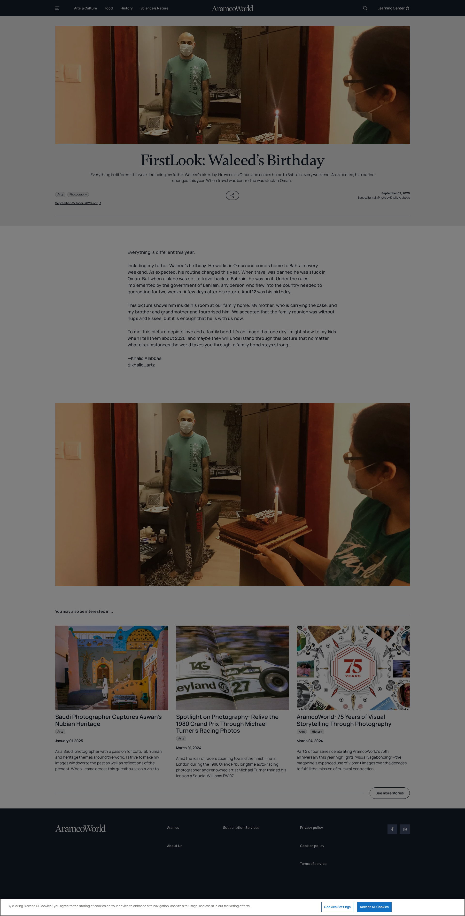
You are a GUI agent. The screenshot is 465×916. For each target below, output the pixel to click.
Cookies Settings (337, 907)
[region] (232, 907)
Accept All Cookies (374, 907)
